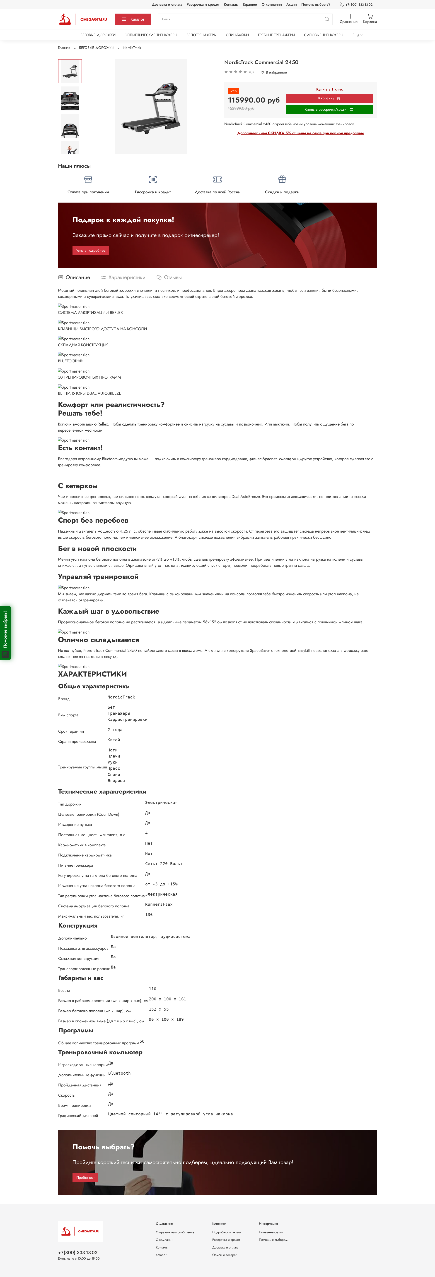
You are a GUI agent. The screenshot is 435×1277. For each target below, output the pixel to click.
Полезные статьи (271, 1232)
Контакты (231, 4)
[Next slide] (70, 148)
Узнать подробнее (90, 250)
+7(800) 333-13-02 (359, 4)
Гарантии (250, 4)
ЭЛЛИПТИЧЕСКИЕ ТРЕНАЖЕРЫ (151, 35)
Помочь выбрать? (315, 4)
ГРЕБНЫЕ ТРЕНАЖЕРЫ (276, 35)
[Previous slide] (93, 106)
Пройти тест (85, 1177)
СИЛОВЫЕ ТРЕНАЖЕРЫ (323, 35)
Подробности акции (226, 1232)
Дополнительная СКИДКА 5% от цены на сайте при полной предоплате (300, 133)
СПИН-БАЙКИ (237, 35)
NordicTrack (132, 47)
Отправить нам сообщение (175, 1232)
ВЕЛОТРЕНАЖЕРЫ (201, 35)
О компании (272, 4)
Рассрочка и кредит (203, 4)
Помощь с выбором (273, 1239)
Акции (291, 4)
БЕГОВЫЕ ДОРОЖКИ (98, 35)
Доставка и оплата (167, 4)
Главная (64, 47)
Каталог (137, 19)
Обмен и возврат (224, 1255)
